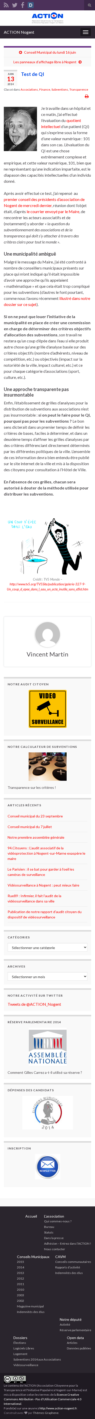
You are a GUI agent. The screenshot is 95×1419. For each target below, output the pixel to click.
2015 (20, 1262)
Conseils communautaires (73, 1262)
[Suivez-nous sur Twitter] (14, 4)
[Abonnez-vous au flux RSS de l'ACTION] (6, 4)
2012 (20, 1278)
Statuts (48, 1232)
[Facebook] (22, 4)
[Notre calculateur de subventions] (47, 766)
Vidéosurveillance (25, 1365)
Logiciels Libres (23, 1348)
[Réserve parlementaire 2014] (47, 1047)
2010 (20, 1289)
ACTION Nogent (19, 32)
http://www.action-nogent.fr (58, 1408)
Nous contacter (54, 1249)
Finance (44, 89)
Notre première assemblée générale (36, 837)
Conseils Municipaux (33, 1257)
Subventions (59, 89)
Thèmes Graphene (46, 1413)
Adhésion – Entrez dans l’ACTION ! (67, 1243)
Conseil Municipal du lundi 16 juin (50, 52)
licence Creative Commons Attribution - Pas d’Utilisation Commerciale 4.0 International (42, 1399)
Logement (20, 1354)
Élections (19, 1343)
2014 (20, 1267)
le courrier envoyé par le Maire (53, 211)
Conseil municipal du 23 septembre (35, 816)
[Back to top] (83, 1407)
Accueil (31, 1216)
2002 (20, 1301)
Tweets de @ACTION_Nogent (34, 1004)
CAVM (60, 1257)
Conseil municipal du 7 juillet (30, 827)
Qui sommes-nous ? (57, 1221)
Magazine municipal (30, 1306)
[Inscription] (47, 1166)
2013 (20, 1273)
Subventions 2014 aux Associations (37, 1359)
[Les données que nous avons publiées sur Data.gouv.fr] (31, 4)
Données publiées (79, 1348)
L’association (54, 1216)
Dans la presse (54, 1238)
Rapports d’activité (67, 1267)
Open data (75, 1337)
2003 (20, 1295)
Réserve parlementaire (75, 1330)
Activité (65, 1324)
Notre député (71, 1319)
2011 (20, 1284)
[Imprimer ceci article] (87, 96)
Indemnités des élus (31, 1312)
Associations (29, 89)
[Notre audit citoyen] (47, 709)
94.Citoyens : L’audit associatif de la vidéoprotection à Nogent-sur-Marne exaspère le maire (46, 853)
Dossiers (20, 1337)
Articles (72, 1343)
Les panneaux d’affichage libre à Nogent (45, 62)
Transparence (78, 89)
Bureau (49, 1227)
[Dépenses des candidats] (47, 1112)
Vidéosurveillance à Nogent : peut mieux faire (43, 885)
